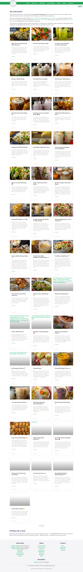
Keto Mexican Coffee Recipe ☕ (63, 79)
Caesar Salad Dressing (17, 331)
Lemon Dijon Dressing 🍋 (18, 508)
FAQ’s (41, 556)
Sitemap (20, 556)
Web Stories (41, 554)
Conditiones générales (16, 547)
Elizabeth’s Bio (41, 551)
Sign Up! (36, 562)
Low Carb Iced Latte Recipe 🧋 (19, 402)
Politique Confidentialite (16, 545)
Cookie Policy (20, 550)
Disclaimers (20, 551)
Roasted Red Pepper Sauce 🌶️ (62, 368)
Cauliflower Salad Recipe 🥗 (62, 256)
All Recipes (42, 3)
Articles (58, 3)
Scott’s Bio (41, 548)
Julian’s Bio (41, 553)
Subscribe (70, 3)
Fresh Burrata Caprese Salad (40, 43)
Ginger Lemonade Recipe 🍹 (62, 293)
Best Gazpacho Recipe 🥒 (18, 368)
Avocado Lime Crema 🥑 (39, 473)
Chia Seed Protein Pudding (40, 79)
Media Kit (63, 548)
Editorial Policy (20, 553)
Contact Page (63, 547)
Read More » (14, 56)
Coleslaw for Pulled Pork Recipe (20, 147)
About (28, 3)
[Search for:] (71, 6)
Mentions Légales (16, 548)
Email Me (63, 550)
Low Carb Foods (51, 3)
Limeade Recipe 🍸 (38, 368)
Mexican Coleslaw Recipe (18, 79)
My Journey (34, 3)
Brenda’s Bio (41, 550)
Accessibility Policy (20, 554)
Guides (64, 3)
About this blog (41, 545)
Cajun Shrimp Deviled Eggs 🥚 (20, 437)
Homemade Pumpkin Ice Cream (20, 219)
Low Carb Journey (41, 547)
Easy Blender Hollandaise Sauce (41, 147)
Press (63, 545)
